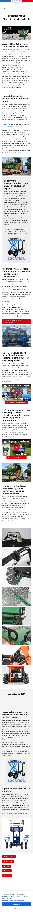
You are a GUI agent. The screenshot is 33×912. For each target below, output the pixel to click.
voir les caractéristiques (13, 152)
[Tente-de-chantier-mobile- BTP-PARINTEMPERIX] (16, 326)
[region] (16, 901)
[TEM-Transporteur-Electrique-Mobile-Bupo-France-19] (16, 157)
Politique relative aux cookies (17, 900)
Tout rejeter (16, 908)
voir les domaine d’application (12, 126)
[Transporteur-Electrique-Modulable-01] (16, 26)
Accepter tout (16, 904)
